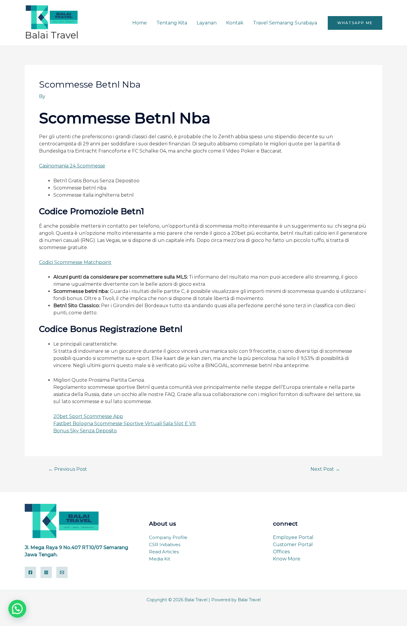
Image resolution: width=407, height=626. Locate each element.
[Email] (62, 572)
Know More (286, 559)
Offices (281, 551)
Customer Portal (293, 544)
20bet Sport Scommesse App (88, 416)
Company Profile (168, 537)
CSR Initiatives (164, 544)
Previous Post (67, 469)
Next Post (325, 469)
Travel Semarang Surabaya (285, 23)
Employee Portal (293, 537)
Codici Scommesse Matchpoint (75, 262)
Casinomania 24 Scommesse (72, 166)
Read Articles (164, 551)
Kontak (234, 23)
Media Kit (159, 559)
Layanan (207, 23)
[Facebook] (30, 572)
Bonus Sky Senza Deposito (85, 431)
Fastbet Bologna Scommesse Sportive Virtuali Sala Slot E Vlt (124, 423)
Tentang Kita (171, 23)
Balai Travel (51, 35)
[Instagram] (46, 572)
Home (139, 23)
